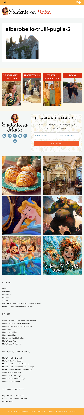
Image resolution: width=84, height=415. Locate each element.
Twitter (5, 300)
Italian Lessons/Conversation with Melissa (19, 320)
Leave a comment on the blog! (14, 398)
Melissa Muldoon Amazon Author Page (18, 367)
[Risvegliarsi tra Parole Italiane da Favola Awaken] (21, 215)
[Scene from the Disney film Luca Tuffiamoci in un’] (21, 255)
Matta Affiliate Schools (11, 329)
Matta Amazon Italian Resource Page (17, 370)
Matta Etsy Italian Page (11, 376)
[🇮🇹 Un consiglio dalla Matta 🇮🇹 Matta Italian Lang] (21, 175)
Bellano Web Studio (67, 411)
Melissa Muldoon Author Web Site (16, 364)
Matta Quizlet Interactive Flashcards (17, 326)
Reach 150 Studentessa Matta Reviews (17, 306)
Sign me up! (56, 143)
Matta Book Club (9, 335)
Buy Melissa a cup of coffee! (13, 396)
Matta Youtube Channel (12, 358)
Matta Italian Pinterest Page (13, 379)
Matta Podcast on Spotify (12, 361)
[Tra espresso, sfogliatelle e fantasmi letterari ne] (62, 175)
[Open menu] (80, 11)
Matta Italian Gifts (9, 332)
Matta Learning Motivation (13, 338)
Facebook (6, 292)
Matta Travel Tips (9, 341)
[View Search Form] (5, 2)
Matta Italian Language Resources (16, 323)
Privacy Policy (7, 401)
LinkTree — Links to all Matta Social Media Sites (21, 303)
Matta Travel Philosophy (12, 344)
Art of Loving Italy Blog (11, 373)
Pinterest (6, 297)
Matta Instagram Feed (11, 381)
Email (4, 289)
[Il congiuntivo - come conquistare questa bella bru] (62, 215)
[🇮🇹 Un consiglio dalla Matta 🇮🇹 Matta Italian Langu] (62, 255)
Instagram (6, 294)
